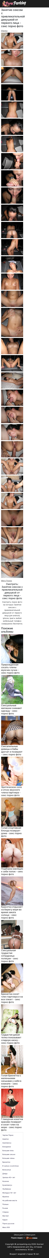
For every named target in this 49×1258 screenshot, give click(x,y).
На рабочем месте (9, 1200)
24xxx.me (42, 8)
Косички (5, 1181)
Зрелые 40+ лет (8, 1177)
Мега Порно (6, 581)
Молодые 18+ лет (9, 1193)
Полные (5, 1204)
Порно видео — (18, 1238)
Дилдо (4, 1174)
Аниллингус (6, 1143)
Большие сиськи (8, 1154)
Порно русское (8, 1223)
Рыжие (5, 1208)
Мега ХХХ (6, 1227)
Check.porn (30, 1235)
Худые (4, 1220)
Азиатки (5, 1139)
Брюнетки (6, 1162)
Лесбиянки (6, 1189)
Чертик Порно (7, 1135)
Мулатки (5, 1197)
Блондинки (6, 1147)
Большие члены (8, 1158)
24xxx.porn (19, 1235)
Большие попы (8, 1150)
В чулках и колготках (10, 1166)
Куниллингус (7, 1185)
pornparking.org (24, 1244)
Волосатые (6, 1170)
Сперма (5, 1212)
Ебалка (4, 31)
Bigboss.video (30, 8)
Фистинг (5, 1216)
